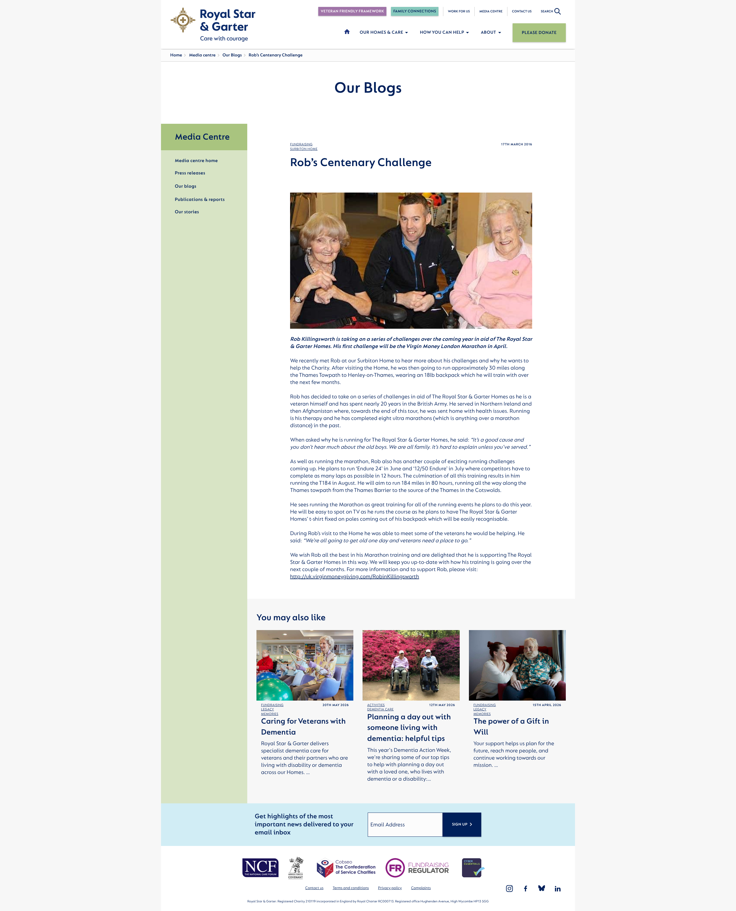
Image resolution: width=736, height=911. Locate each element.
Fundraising (301, 144)
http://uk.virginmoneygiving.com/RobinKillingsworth (354, 576)
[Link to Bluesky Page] (541, 888)
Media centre (490, 11)
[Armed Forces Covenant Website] (296, 868)
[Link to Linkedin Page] (558, 888)
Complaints (421, 888)
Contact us (522, 11)
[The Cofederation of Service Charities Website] (346, 868)
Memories (269, 714)
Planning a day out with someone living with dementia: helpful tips (409, 728)
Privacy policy (390, 888)
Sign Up (459, 824)
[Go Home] (212, 24)
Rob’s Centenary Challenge (275, 55)
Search (547, 11)
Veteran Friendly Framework (352, 11)
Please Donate (539, 32)
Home (176, 55)
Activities (376, 705)
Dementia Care (380, 709)
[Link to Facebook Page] (525, 888)
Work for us (459, 11)
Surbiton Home (303, 149)
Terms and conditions (351, 888)
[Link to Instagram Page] (509, 888)
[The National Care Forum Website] (261, 868)
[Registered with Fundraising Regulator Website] (417, 868)
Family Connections (414, 11)
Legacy (267, 709)
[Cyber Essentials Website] (473, 868)
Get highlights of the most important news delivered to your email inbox (304, 824)
